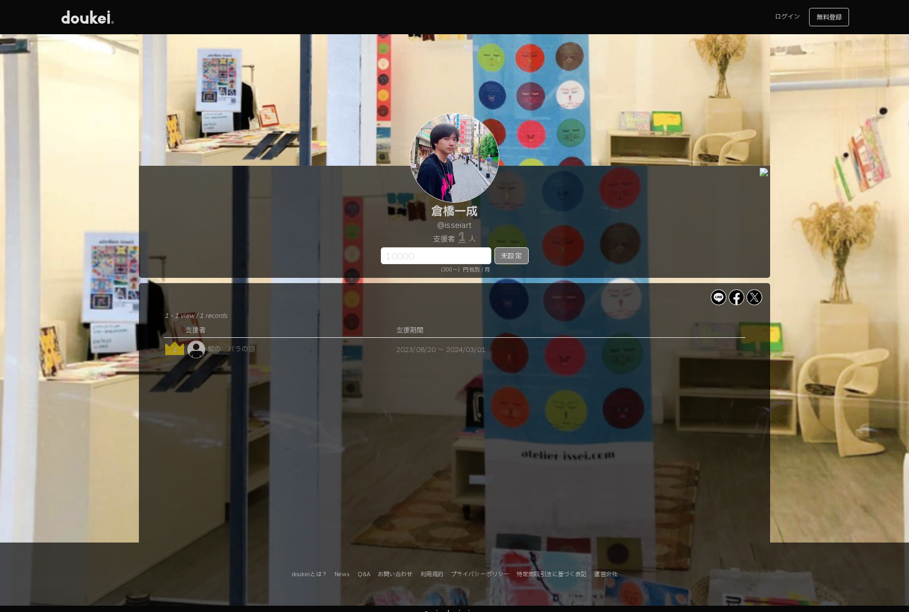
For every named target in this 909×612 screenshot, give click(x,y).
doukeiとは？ (309, 574)
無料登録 (829, 17)
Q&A (364, 574)
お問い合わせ (395, 574)
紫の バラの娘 (231, 349)
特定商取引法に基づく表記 (552, 574)
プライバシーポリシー (480, 574)
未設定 (511, 256)
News (342, 574)
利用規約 (431, 574)
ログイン (787, 17)
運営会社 (605, 574)
